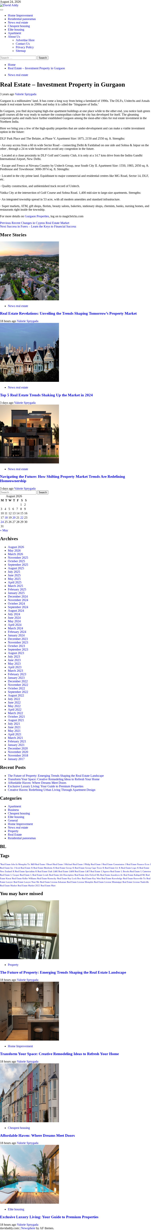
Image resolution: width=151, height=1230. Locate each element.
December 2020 (18, 748)
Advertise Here (25, 40)
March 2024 (15, 628)
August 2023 (16, 653)
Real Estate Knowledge (111, 878)
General (13, 820)
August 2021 (16, 720)
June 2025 (14, 575)
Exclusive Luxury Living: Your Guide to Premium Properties (45, 786)
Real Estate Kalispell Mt (134, 875)
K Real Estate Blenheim (41, 868)
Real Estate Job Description (61, 875)
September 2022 (18, 692)
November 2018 (18, 755)
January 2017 (16, 759)
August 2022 (16, 695)
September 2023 (18, 649)
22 (21, 517)
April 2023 (14, 667)
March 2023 (15, 670)
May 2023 (14, 663)
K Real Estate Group (62, 868)
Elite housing (16, 29)
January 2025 (16, 593)
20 (14, 517)
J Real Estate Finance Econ (137, 864)
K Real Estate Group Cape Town (87, 868)
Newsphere (28, 1228)
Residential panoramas (22, 19)
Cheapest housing (19, 26)
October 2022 (16, 688)
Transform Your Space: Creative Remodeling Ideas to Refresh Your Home (53, 779)
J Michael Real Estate (73, 864)
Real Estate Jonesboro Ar (111, 875)
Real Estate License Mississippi (108, 882)
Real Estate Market (8, 886)
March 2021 (15, 737)
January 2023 (16, 677)
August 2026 (16, 547)
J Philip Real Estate (92, 864)
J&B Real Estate (38, 864)
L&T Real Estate (92, 871)
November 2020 (18, 752)
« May (4, 530)
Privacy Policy (25, 47)
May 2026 (14, 550)
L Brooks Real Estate (130, 871)
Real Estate (15, 834)
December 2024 (18, 596)
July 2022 (14, 699)
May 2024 (14, 621)
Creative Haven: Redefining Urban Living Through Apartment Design (51, 789)
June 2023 (14, 660)
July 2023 (14, 656)
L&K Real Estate (60, 871)
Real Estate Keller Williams (24, 878)
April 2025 (14, 582)
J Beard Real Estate (54, 864)
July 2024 (14, 614)
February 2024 (17, 631)
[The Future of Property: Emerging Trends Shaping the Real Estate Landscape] (29, 958)
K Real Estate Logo (127, 868)
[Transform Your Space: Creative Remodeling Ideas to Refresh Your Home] (29, 1039)
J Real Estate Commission (112, 864)
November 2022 (18, 684)
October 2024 (16, 603)
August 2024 (16, 610)
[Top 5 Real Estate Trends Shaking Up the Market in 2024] (29, 380)
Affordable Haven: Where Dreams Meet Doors (37, 782)
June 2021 (14, 727)
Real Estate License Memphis (80, 882)
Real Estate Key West (91, 878)
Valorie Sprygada (25, 94)
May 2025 (14, 578)
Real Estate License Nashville (135, 882)
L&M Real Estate (77, 871)
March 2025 (15, 586)
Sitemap (21, 50)
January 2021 (16, 745)
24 (2, 522)
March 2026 (15, 554)
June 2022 (14, 702)
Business (13, 809)
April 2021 (14, 734)
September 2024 (18, 607)
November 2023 (18, 642)
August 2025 (16, 568)
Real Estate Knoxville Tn (134, 878)
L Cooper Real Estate (20, 875)
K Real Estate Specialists (24, 871)
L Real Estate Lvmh (39, 875)
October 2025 (16, 561)
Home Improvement (20, 15)
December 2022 (18, 681)
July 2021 (14, 723)
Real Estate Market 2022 (29, 886)
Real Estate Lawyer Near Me (26, 882)
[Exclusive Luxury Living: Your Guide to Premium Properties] (29, 1202)
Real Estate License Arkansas (53, 882)
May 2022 (14, 706)
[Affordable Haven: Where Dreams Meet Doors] (29, 1121)
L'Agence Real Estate (110, 871)
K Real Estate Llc (110, 868)
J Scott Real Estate (22, 868)
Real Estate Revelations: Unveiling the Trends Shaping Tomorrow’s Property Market (68, 313)
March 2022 (15, 713)
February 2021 (17, 741)
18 (6, 517)
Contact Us (23, 43)
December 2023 (18, 639)
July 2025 (14, 571)
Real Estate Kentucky (46, 878)
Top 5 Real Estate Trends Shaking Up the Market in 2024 (46, 395)
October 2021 (16, 716)
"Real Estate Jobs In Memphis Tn (15, 864)
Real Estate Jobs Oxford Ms (87, 875)
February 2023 (17, 674)
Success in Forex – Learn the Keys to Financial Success (38, 226)
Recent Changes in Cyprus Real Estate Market (34, 223)
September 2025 (18, 564)
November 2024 (18, 600)
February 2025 (17, 589)
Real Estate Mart (48, 886)
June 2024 (14, 617)
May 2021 (14, 730)
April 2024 (14, 624)
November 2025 (18, 557)
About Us (14, 36)
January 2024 (16, 635)
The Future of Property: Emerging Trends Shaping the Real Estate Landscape (56, 775)
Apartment (14, 33)
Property (13, 831)
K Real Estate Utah (43, 871)
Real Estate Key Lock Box (69, 878)
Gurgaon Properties (37, 216)
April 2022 (14, 709)
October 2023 (16, 646)
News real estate (18, 22)
